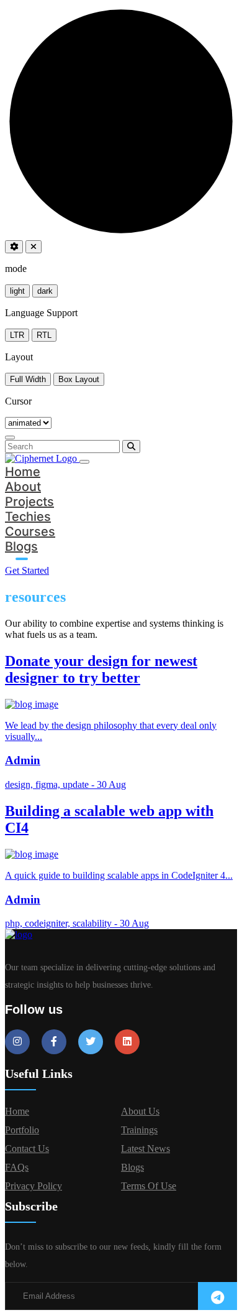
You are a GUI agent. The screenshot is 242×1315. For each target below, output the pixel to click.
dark (45, 291)
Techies (28, 516)
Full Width (28, 379)
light (17, 291)
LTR (17, 335)
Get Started (27, 570)
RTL (44, 335)
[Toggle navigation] (84, 462)
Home (22, 471)
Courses (30, 531)
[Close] (10, 437)
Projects (29, 501)
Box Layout (78, 379)
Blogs (21, 546)
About (23, 486)
